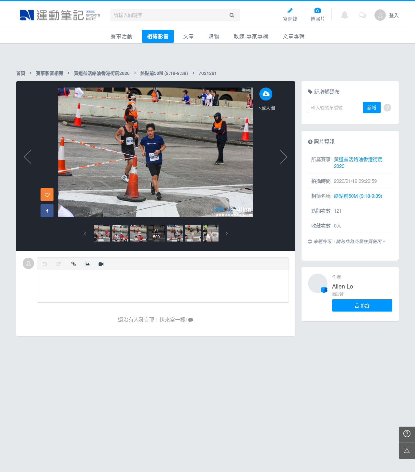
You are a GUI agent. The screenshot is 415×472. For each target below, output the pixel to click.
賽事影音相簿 (49, 73)
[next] (227, 234)
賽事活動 (122, 36)
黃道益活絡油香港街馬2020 (102, 73)
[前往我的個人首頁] (380, 15)
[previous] (85, 234)
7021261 (208, 73)
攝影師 (338, 294)
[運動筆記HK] (60, 15)
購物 (213, 36)
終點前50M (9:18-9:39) (164, 73)
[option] (102, 233)
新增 (372, 107)
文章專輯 (294, 36)
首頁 (20, 73)
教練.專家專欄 (251, 36)
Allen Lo (342, 286)
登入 (394, 15)
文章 (188, 36)
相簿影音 (158, 36)
